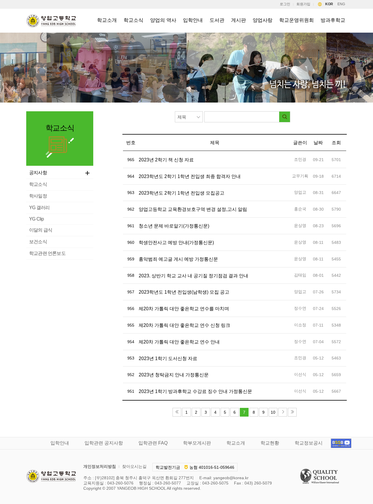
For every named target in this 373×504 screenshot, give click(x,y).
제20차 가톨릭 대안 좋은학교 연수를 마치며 (184, 308)
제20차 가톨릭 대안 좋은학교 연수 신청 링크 (184, 325)
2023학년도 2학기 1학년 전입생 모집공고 (181, 193)
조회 (336, 142)
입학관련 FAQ (153, 442)
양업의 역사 (163, 20)
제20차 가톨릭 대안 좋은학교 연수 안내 (179, 341)
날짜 (318, 142)
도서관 (217, 20)
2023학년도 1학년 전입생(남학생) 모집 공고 (184, 292)
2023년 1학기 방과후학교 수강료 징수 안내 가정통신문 (195, 391)
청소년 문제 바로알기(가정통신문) (174, 225)
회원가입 (303, 4)
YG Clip (36, 218)
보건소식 (38, 241)
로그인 (285, 4)
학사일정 (38, 195)
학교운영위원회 (296, 20)
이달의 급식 (40, 230)
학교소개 (107, 20)
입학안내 (193, 20)
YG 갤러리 (39, 207)
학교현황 (270, 442)
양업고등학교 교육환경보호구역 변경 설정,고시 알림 (193, 209)
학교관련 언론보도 (47, 253)
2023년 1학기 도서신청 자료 (168, 358)
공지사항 (38, 172)
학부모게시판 (197, 442)
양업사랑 (262, 20)
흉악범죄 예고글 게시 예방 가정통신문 (178, 259)
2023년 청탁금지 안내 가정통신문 (174, 374)
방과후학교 (333, 20)
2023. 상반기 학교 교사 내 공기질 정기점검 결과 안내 (193, 275)
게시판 (238, 20)
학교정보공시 (309, 442)
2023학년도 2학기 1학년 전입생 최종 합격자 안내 (190, 176)
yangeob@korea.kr (231, 477)
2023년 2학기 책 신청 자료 (166, 159)
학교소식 (133, 20)
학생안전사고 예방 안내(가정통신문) (176, 242)
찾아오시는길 (134, 466)
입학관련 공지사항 (104, 442)
